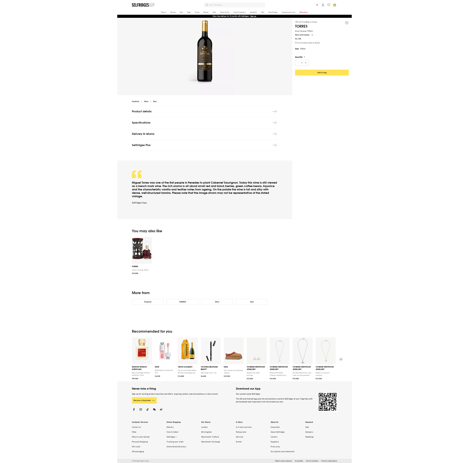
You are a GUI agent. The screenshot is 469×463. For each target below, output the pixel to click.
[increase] (306, 63)
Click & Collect (172, 432)
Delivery (170, 427)
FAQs (134, 432)
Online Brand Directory (176, 446)
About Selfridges (278, 432)
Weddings (309, 437)
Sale (307, 427)
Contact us (136, 427)
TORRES (301, 26)
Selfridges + (172, 437)
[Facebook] (134, 411)
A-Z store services (244, 427)
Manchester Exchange (210, 442)
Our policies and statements (282, 451)
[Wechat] (154, 411)
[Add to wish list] (347, 23)
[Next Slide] (341, 359)
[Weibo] (161, 411)
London (204, 427)
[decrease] (298, 63)
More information (302, 35)
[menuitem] (163, 12)
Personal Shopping (140, 442)
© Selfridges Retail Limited (140, 461)
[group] (142, 256)
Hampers (309, 432)
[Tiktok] (147, 411)
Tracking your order (175, 442)
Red (154, 101)
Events (239, 442)
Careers (274, 437)
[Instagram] (141, 411)
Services (239, 437)
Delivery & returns (143, 134)
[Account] (322, 4)
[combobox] (236, 5)
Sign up (253, 16)
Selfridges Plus (141, 145)
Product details (142, 111)
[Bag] (334, 4)
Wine (146, 101)
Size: (300, 49)
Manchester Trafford (210, 437)
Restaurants (241, 432)
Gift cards (136, 446)
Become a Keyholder (142, 400)
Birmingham (206, 432)
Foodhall (135, 101)
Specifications (141, 122)
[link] (141, 270)
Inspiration (275, 427)
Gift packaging (138, 451)
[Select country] (317, 4)
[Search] (207, 4)
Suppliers (275, 442)
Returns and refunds (141, 437)
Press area (275, 446)
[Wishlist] (328, 4)
